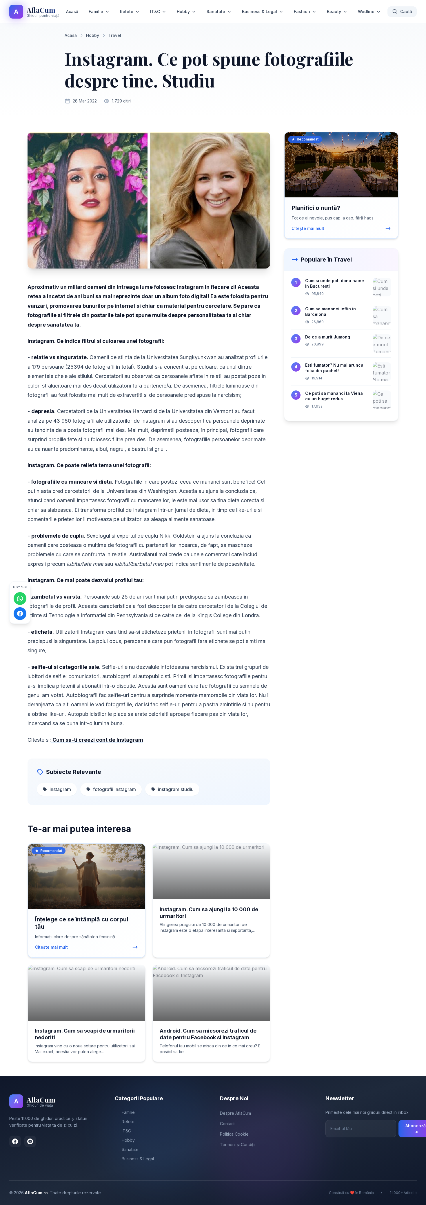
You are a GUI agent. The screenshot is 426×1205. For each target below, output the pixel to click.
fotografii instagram (114, 789)
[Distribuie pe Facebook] (20, 613)
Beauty (334, 11)
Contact (227, 1123)
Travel (114, 35)
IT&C (155, 11)
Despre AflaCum (235, 1113)
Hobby (183, 11)
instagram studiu (176, 789)
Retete (126, 11)
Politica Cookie (234, 1134)
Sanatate (216, 11)
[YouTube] (30, 1141)
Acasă (72, 11)
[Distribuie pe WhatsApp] (20, 598)
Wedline (366, 11)
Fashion (302, 11)
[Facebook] (15, 1141)
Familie (96, 11)
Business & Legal (259, 11)
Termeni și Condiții (237, 1144)
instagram (60, 789)
